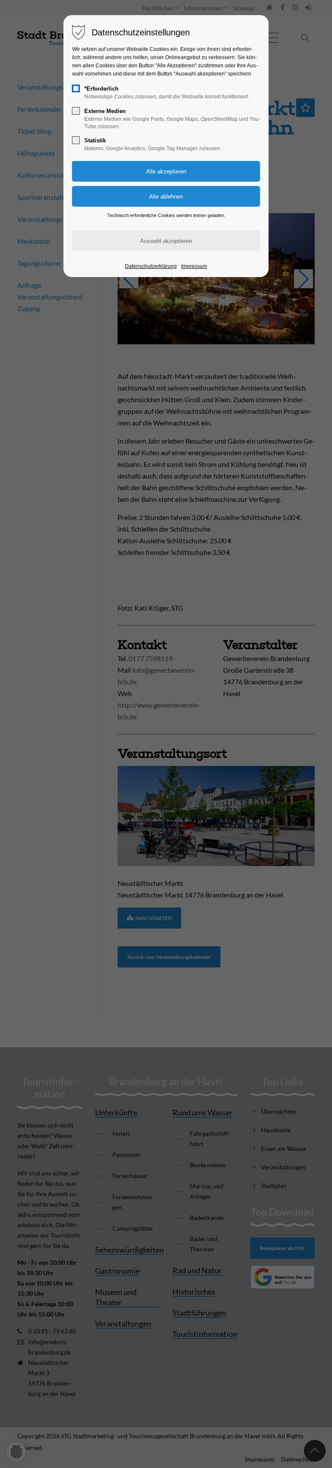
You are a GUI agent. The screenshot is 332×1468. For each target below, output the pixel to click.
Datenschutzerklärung (151, 266)
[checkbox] (76, 88)
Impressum (194, 266)
